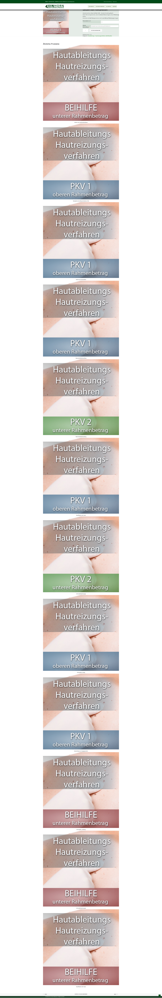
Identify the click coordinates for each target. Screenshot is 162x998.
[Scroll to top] (160, 995)
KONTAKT (115, 6)
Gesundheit (91, 6)
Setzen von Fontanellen (81, 279)
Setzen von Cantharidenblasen (81, 122)
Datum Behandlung (86, 26)
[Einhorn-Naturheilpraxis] (54, 6)
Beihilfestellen (109, 35)
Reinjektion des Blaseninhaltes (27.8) (81, 201)
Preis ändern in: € (87, 20)
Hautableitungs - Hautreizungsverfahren (96, 35)
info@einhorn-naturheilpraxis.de (68, 1)
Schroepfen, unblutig (81, 829)
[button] (81, 83)
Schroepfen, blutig (81, 672)
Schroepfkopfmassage (81, 593)
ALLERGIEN (108, 6)
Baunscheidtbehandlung (81, 358)
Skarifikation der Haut (81, 515)
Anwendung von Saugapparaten (81, 751)
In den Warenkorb (95, 30)
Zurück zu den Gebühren (81, 994)
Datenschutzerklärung (108, 1)
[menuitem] (107, 1)
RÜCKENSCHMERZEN (100, 6)
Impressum (115, 1)
